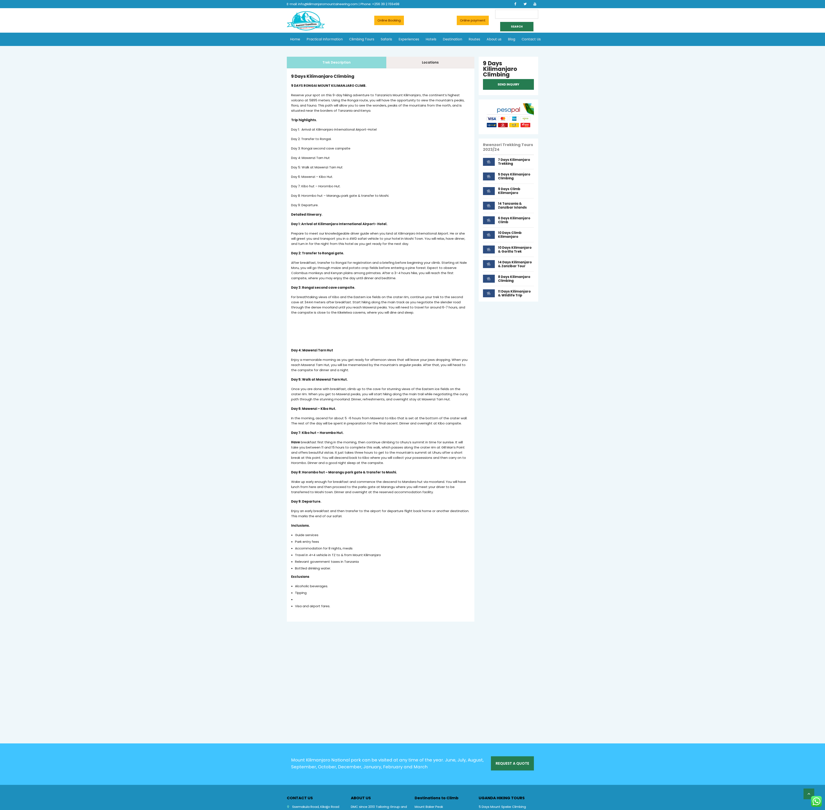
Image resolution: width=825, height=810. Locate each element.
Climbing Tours (361, 39)
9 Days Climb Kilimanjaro (509, 191)
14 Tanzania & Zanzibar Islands (512, 205)
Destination (452, 39)
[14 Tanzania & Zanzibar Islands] (489, 206)
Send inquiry (508, 84)
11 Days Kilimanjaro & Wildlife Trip (514, 293)
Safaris (386, 39)
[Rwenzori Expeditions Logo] (306, 29)
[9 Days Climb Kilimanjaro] (489, 191)
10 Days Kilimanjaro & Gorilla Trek (515, 249)
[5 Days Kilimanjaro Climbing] (489, 176)
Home (295, 39)
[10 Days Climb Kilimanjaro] (489, 235)
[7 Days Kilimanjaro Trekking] (489, 162)
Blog (511, 39)
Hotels (431, 39)
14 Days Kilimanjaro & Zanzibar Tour (515, 264)
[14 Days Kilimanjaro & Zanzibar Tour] (489, 264)
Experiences (409, 39)
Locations (430, 62)
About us (494, 39)
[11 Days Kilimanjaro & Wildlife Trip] (489, 293)
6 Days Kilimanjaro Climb (514, 220)
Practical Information (325, 39)
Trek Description (336, 62)
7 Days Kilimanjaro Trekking (514, 161)
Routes (474, 39)
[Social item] (515, 4)
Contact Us (531, 39)
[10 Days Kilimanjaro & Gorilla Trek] (489, 249)
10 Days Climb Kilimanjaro (510, 234)
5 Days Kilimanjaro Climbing (514, 176)
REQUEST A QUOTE (512, 763)
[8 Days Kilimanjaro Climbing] (489, 279)
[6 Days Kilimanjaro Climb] (489, 220)
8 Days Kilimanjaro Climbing (514, 279)
